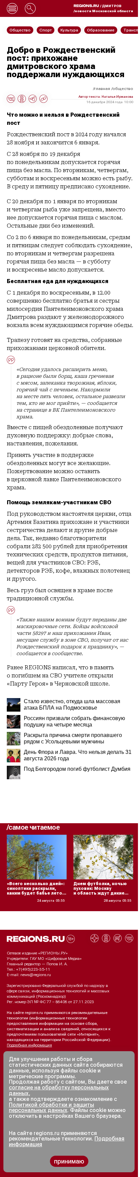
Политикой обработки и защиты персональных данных (51, 1108)
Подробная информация (29, 1045)
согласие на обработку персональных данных (59, 1090)
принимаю (69, 1161)
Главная (102, 88)
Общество (122, 88)
